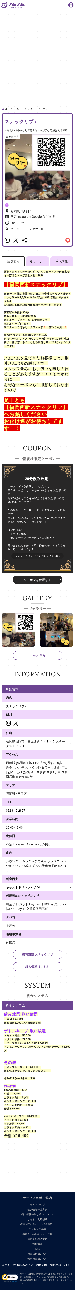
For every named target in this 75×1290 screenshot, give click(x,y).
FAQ (37, 1248)
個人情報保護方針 (38, 1209)
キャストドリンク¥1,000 (23, 887)
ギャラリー (37, 261)
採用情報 (37, 1244)
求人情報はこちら (37, 966)
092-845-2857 (15, 810)
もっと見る (37, 655)
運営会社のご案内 (38, 1239)
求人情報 (62, 261)
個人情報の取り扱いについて (37, 1214)
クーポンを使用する (37, 579)
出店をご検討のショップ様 (37, 1234)
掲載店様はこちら (38, 1253)
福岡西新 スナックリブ (37, 954)
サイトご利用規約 (38, 1219)
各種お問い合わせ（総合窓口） (37, 1224)
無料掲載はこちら (38, 1258)
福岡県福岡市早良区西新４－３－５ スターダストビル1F (35, 743)
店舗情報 (13, 261)
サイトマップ (37, 1204)
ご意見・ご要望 (37, 1229)
